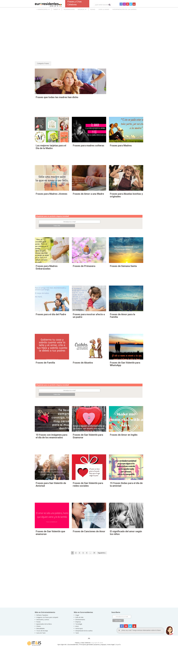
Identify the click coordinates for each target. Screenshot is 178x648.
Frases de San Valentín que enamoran (50, 532)
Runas (92, 9)
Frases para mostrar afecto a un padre (89, 315)
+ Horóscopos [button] (42, 9)
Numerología (69, 9)
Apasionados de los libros (44, 624)
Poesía (38, 622)
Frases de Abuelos (83, 362)
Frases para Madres (121, 145)
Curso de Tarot (40, 633)
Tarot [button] (55, 9)
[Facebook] (121, 4)
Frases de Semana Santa (123, 266)
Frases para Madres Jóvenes (51, 193)
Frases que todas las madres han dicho (57, 97)
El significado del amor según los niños (126, 532)
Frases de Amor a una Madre (88, 193)
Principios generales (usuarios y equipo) (92, 644)
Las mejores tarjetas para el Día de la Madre (51, 147)
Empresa (78, 622)
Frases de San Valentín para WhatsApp (125, 364)
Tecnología (78, 624)
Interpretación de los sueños (124, 9)
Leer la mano (103, 9)
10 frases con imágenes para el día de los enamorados (51, 436)
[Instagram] (124, 4)
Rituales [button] (81, 9)
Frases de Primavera (84, 266)
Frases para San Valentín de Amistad (51, 484)
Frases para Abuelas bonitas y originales (126, 195)
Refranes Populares (42, 615)
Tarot (77, 633)
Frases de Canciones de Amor (89, 531)
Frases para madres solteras (88, 145)
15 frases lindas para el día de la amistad (126, 484)
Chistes (38, 626)
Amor (77, 626)
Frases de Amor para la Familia (122, 315)
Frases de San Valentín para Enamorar (88, 436)
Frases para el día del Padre (51, 314)
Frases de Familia (45, 362)
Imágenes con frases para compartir (47, 617)
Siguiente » (102, 553)
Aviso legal (110, 644)
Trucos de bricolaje (42, 631)
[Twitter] (130, 4)
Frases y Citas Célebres (82, 643)
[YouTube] (134, 4)
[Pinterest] (127, 4)
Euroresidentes (73, 644)
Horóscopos (79, 628)
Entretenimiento (80, 619)
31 (94, 553)
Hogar (77, 615)
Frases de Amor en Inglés (123, 434)
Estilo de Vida (79, 617)
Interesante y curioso (42, 619)
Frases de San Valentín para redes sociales (88, 484)
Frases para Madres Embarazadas (47, 267)
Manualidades (40, 628)
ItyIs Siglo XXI (61, 644)
